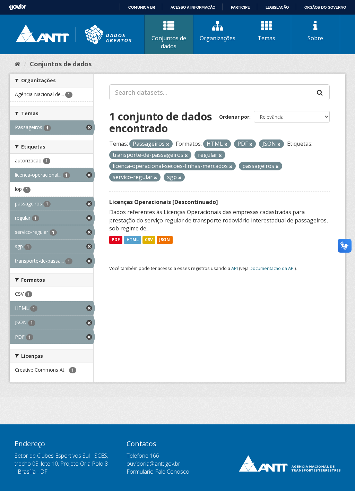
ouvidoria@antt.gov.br (153, 463)
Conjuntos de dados (168, 42)
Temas (266, 38)
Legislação (277, 7)
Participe (240, 7)
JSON (164, 240)
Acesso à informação (193, 7)
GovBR (17, 7)
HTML (133, 240)
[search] (320, 92)
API (234, 268)
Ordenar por (234, 116)
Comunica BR (141, 7)
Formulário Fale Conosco (158, 471)
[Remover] (167, 144)
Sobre (315, 38)
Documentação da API (272, 268)
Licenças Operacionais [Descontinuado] (163, 202)
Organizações (217, 38)
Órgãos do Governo (325, 7)
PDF (116, 240)
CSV (149, 240)
